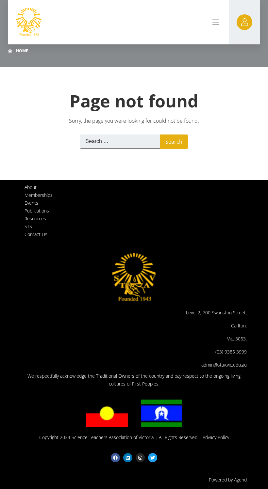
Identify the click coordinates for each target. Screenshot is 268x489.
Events (31, 203)
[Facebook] (115, 457)
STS (28, 226)
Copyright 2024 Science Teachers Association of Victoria (96, 437)
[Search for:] (120, 141)
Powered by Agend (228, 480)
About (31, 187)
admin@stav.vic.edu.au (224, 365)
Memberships (39, 195)
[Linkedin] (127, 457)
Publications (37, 211)
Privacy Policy (216, 437)
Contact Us (36, 234)
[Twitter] (152, 457)
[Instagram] (140, 457)
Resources (35, 218)
